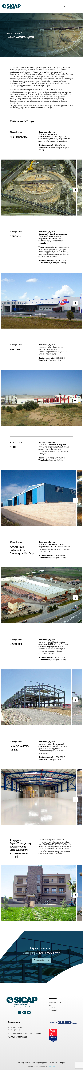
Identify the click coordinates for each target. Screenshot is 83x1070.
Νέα (50, 1005)
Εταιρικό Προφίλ (55, 1003)
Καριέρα (52, 1008)
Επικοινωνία (53, 1010)
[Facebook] (19, 1012)
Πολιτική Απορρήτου (40, 1063)
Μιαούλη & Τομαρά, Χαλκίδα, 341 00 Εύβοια (24, 1033)
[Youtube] (29, 1012)
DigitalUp (51, 1067)
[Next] (75, 190)
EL (70, 7)
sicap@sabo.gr (15, 1030)
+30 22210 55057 (16, 1028)
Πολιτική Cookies (24, 1063)
